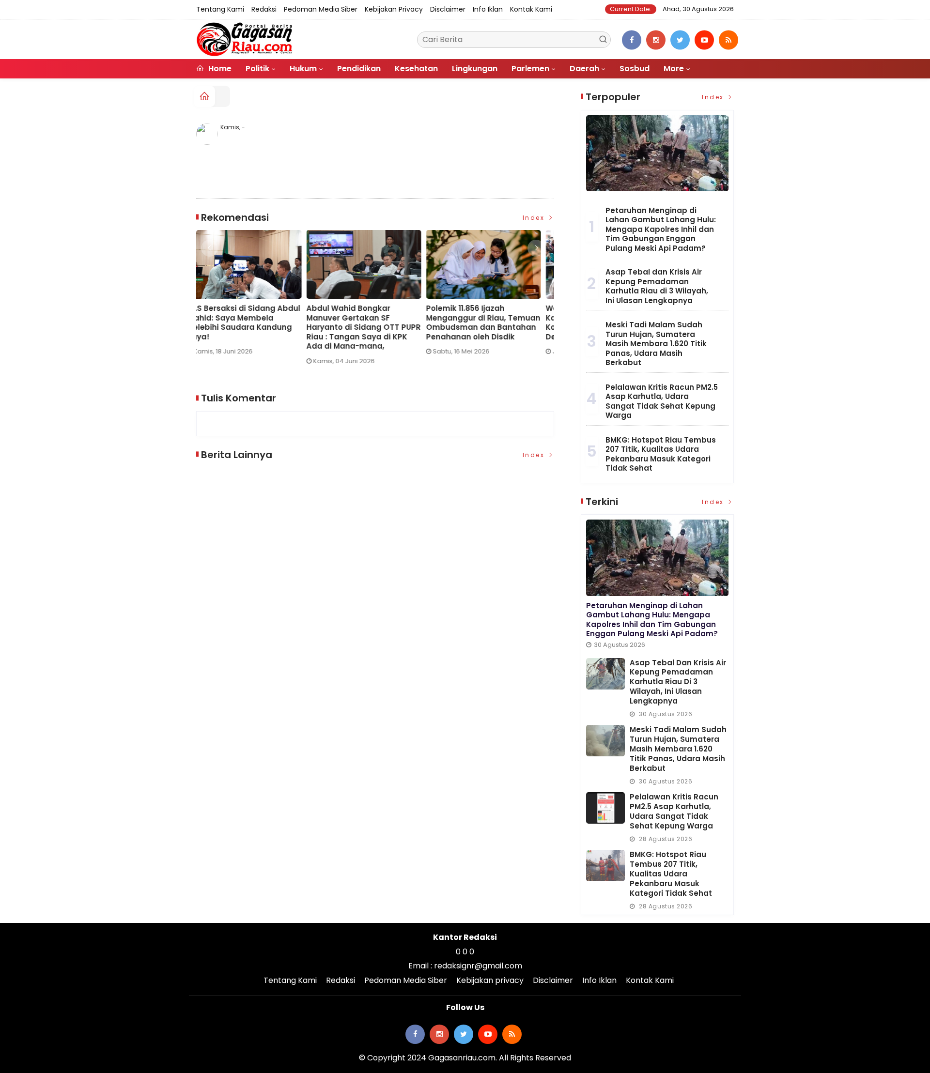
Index (535, 218)
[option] (256, 301)
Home (219, 68)
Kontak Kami (531, 9)
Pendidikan (359, 68)
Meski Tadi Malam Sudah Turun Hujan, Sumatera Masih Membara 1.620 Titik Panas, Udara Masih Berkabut (656, 344)
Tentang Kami (220, 9)
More (674, 68)
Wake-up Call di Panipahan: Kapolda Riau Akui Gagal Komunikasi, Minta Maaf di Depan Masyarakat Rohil (489, 322)
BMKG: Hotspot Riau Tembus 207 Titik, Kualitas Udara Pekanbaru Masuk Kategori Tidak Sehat (660, 454)
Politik (257, 68)
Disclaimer (447, 9)
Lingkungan (474, 68)
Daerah (584, 68)
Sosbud (635, 68)
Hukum (303, 68)
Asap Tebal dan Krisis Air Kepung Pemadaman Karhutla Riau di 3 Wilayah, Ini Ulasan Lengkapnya (656, 286)
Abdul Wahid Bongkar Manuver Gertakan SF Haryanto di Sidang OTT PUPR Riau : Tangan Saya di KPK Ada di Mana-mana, (253, 327)
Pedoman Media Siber (320, 9)
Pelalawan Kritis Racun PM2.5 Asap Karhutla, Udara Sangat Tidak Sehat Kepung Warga (661, 401)
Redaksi (264, 9)
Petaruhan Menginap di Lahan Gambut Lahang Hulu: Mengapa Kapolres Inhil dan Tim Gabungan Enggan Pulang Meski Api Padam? (660, 229)
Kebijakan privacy (394, 9)
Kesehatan (416, 68)
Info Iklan (488, 9)
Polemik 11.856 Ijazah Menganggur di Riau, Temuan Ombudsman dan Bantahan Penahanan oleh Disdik (373, 322)
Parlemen (530, 68)
